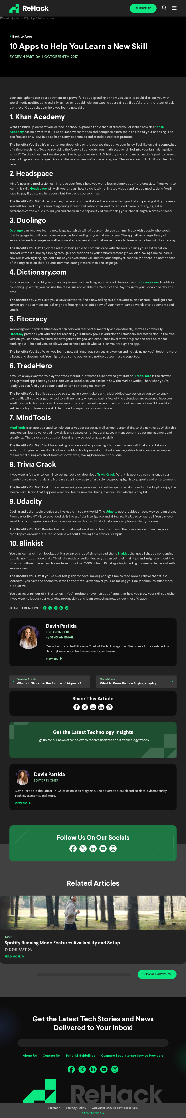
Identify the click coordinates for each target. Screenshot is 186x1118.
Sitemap (54, 1108)
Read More (13, 956)
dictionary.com (147, 282)
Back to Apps (22, 36)
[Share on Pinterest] (66, 608)
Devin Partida (27, 57)
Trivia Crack (106, 474)
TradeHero (143, 376)
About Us (30, 1055)
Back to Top (91, 1113)
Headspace (38, 188)
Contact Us (51, 1055)
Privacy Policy (76, 1108)
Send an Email (62, 637)
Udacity (111, 511)
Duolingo (16, 230)
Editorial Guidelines (80, 1055)
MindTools (17, 427)
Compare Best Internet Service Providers (132, 1055)
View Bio (52, 659)
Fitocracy (16, 334)
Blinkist (123, 553)
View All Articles (157, 974)
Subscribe (143, 8)
